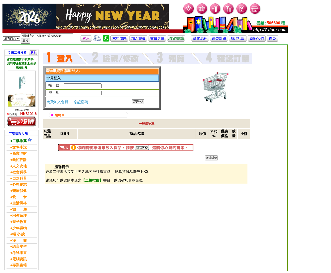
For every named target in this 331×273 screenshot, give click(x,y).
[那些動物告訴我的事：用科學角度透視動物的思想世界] (22, 89)
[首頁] (255, 14)
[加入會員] (215, 14)
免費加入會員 (58, 102)
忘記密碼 (81, 102)
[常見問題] (242, 14)
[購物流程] (200, 40)
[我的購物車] (202, 14)
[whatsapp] (106, 40)
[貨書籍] (176, 40)
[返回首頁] (272, 40)
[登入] (86, 40)
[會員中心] (228, 14)
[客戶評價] (97, 40)
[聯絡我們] (257, 40)
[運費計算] (219, 40)
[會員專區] (157, 40)
